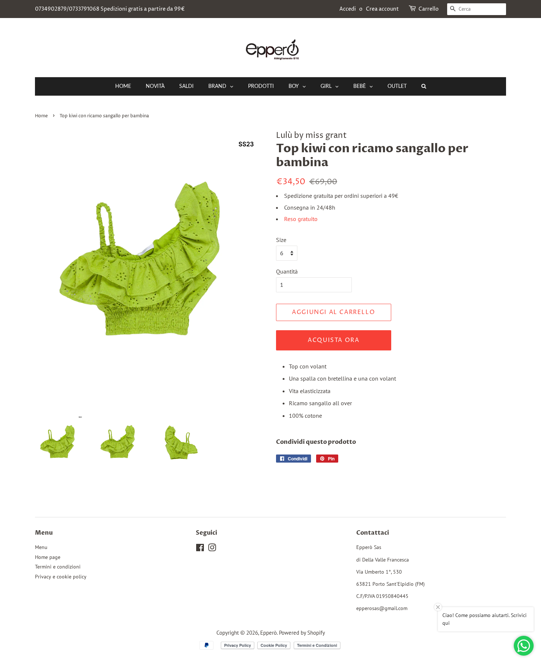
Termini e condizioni (58, 566)
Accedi (347, 9)
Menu (41, 547)
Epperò (268, 632)
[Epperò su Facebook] (200, 549)
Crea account (382, 9)
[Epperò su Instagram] (212, 549)
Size (281, 239)
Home (41, 116)
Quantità (287, 271)
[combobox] (476, 9)
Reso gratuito (301, 218)
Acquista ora (333, 340)
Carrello (428, 9)
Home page (47, 557)
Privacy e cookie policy (60, 576)
